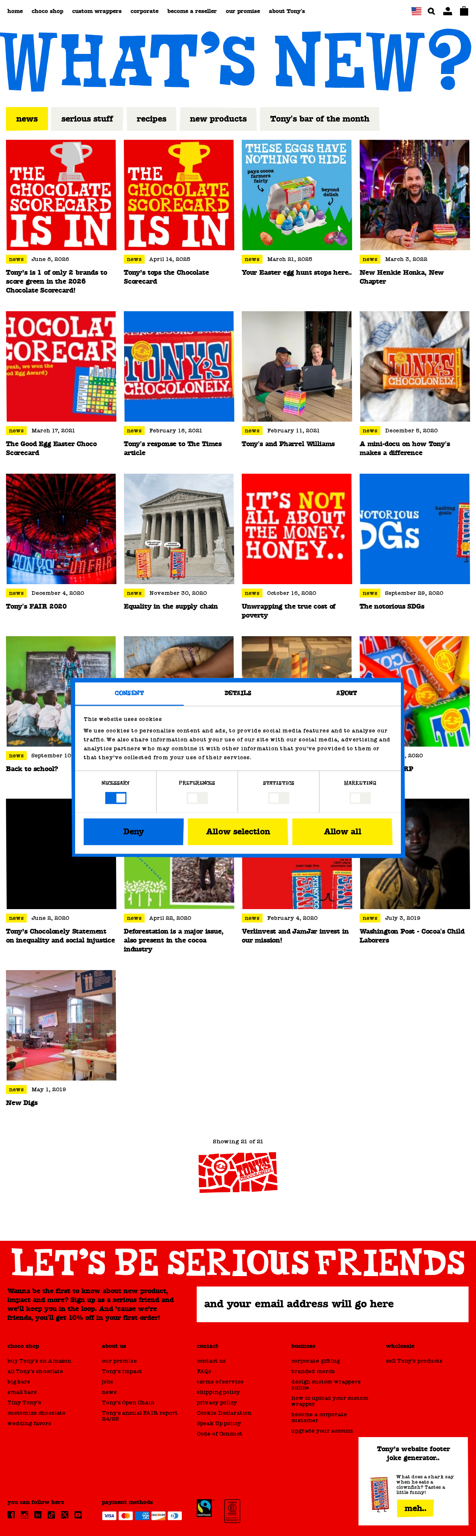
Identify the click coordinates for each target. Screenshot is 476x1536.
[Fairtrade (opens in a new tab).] (206, 1508)
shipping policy (218, 1392)
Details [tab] (238, 693)
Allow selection (238, 832)
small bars (22, 1392)
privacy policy (217, 1402)
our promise (119, 1361)
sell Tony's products (414, 1361)
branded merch (313, 1371)
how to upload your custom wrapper (329, 1401)
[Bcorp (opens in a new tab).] (232, 1511)
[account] (447, 11)
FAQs (204, 1371)
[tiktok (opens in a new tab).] (51, 1514)
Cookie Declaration (224, 1413)
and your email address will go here (299, 1304)
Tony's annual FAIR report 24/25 (139, 1416)
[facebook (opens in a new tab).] (11, 1514)
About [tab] (346, 693)
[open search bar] (431, 11)
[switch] (197, 798)
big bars (18, 1382)
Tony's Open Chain (128, 1402)
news (109, 1392)
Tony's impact (122, 1371)
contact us (211, 1361)
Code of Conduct (219, 1434)
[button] (416, 11)
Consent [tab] (129, 693)
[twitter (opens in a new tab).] (64, 1514)
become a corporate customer (319, 1417)
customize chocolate (36, 1413)
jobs (107, 1382)
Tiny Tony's (24, 1402)
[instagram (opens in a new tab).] (24, 1514)
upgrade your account (322, 1431)
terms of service (220, 1382)
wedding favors (29, 1423)
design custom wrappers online (326, 1385)
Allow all (342, 832)
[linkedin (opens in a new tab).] (37, 1514)
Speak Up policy (219, 1423)
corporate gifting (315, 1361)
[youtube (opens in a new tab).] (78, 1514)
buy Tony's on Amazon (39, 1361)
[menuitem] (15, 11)
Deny (133, 832)
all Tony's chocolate (35, 1371)
